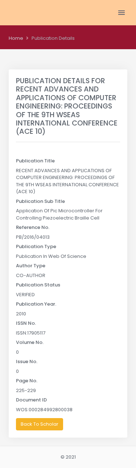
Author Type (30, 265)
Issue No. (26, 361)
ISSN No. (26, 323)
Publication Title (35, 160)
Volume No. (30, 342)
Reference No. (32, 227)
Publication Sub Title (40, 201)
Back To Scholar (39, 424)
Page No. (26, 380)
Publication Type (36, 246)
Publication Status (38, 284)
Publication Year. (36, 304)
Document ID (31, 399)
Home (16, 38)
